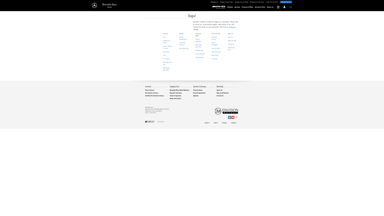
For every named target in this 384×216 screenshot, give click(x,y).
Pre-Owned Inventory (151, 93)
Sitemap (233, 123)
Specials (195, 96)
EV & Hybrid (166, 59)
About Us (270, 7)
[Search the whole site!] (291, 7)
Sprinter (237, 7)
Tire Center (215, 59)
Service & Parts (260, 7)
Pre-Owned (166, 52)
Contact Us (231, 44)
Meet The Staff (232, 41)
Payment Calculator (176, 93)
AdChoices (159, 121)
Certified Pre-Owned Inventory (154, 96)
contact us (232, 27)
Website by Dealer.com (149, 122)
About (215, 123)
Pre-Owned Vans (183, 48)
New (164, 37)
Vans (164, 55)
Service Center (216, 48)
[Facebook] (229, 117)
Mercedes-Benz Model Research (179, 90)
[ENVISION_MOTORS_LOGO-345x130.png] (226, 110)
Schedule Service (286, 2)
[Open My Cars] (283, 7)
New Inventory (149, 90)
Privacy (224, 123)
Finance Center (197, 90)
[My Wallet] (278, 7)
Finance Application (199, 93)
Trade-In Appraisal (175, 96)
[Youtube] (232, 117)
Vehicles (230, 7)
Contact (207, 123)
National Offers (199, 50)
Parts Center (215, 55)
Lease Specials (199, 57)
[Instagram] (236, 117)
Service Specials (200, 54)
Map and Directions (223, 93)
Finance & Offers (247, 7)
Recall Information (175, 98)
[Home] (94, 5)
